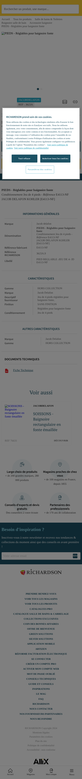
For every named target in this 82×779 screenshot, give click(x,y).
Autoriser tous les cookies (55, 158)
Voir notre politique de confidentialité (31, 148)
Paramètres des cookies (40, 169)
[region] (41, 143)
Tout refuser (24, 158)
